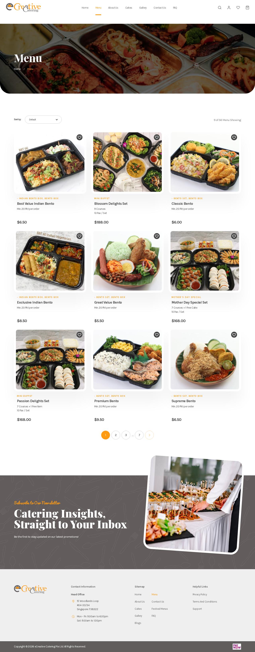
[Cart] (247, 7)
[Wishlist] (238, 7)
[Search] (219, 7)
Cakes (128, 7)
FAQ (175, 7)
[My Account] (228, 7)
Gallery (143, 7)
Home (85, 7)
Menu (98, 7)
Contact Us (160, 7)
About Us (113, 7)
